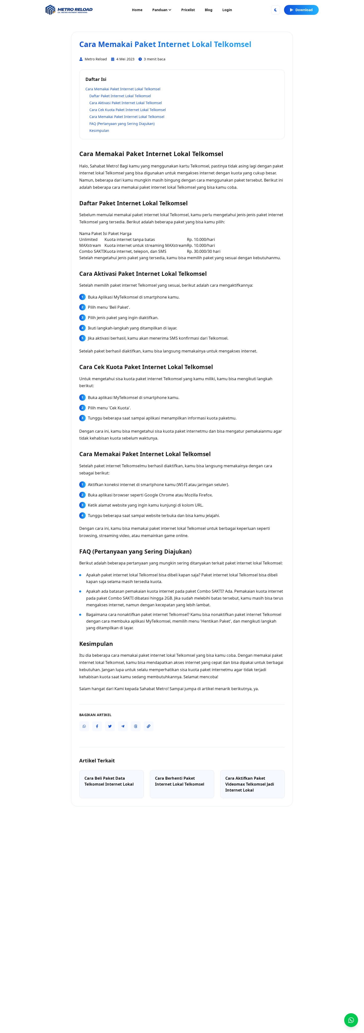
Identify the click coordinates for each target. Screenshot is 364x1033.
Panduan (159, 9)
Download (304, 9)
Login (227, 9)
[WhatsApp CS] (351, 1020)
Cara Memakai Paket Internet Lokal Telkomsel (122, 89)
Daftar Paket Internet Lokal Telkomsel (120, 96)
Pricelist (188, 9)
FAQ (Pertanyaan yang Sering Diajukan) (122, 123)
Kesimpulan (99, 130)
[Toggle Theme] (275, 9)
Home (137, 9)
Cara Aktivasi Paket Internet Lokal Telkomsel (125, 102)
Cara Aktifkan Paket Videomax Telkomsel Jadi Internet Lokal (249, 784)
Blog (208, 9)
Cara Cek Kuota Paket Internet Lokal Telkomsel (127, 109)
